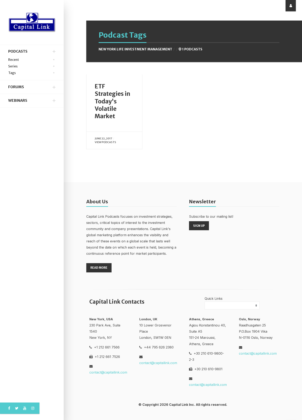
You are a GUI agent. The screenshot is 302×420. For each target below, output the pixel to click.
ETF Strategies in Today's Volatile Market (112, 101)
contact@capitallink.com (108, 372)
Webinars (17, 100)
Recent (13, 59)
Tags (12, 72)
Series (13, 66)
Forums (16, 87)
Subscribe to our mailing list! (211, 216)
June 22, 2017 (103, 138)
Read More (98, 268)
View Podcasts (105, 142)
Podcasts (17, 51)
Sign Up (199, 226)
